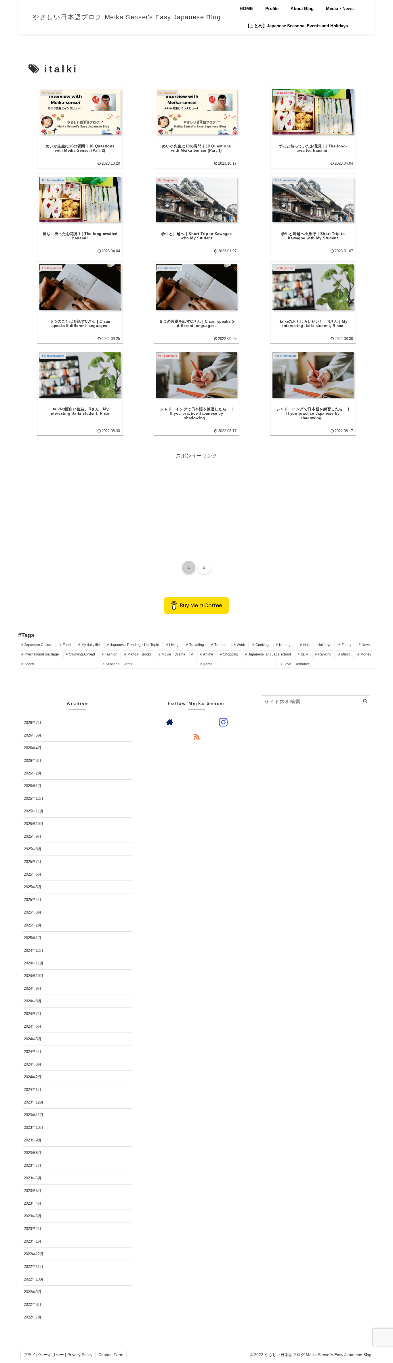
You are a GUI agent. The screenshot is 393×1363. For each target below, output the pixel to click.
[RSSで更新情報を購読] (196, 736)
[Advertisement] (196, 501)
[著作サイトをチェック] (169, 722)
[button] (365, 700)
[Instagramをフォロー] (223, 722)
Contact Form (110, 1354)
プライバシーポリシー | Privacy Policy (58, 1354)
